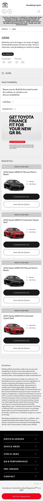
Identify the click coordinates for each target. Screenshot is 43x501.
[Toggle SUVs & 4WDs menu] (35, 446)
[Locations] (10, 11)
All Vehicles (8, 54)
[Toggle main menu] (39, 11)
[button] (9, 109)
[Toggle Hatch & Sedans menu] (35, 438)
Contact (9, 476)
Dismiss (36, 483)
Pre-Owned (11, 468)
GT (4, 62)
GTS (9, 62)
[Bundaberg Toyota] (5, 5)
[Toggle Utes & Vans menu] (35, 453)
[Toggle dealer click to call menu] (4, 11)
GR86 (9, 29)
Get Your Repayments (21, 496)
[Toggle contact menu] (35, 468)
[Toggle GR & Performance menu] (35, 461)
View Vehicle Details (21, 204)
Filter (8, 73)
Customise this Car (21, 196)
